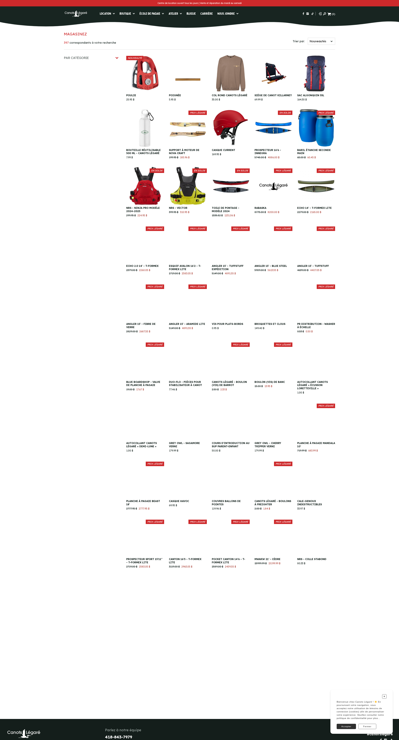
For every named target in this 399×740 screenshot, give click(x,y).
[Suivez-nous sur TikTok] (312, 13)
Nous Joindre (226, 14)
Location (105, 14)
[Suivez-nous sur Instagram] (307, 13)
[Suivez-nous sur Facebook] (303, 13)
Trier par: (299, 41)
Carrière (206, 14)
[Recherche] (324, 13)
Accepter (346, 726)
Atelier (173, 14)
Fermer (367, 726)
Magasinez (75, 34)
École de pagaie (149, 14)
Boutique (125, 14)
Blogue (191, 14)
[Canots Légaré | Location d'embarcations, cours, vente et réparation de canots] (75, 13)
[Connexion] (320, 14)
